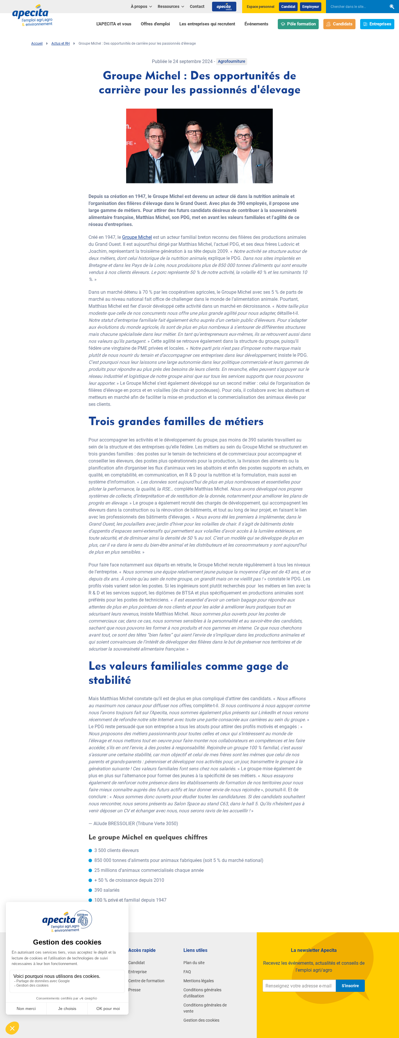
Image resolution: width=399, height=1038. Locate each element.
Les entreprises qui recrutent (207, 24)
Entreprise (137, 971)
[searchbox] (353, 6)
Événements (256, 24)
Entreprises (380, 24)
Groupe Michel (137, 237)
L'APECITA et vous (113, 24)
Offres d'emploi (155, 24)
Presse (134, 989)
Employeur (310, 7)
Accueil (37, 43)
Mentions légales (198, 980)
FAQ (187, 971)
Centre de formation (146, 980)
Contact (197, 6)
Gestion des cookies (201, 1020)
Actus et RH (60, 43)
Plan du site (193, 962)
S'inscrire (350, 985)
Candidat (288, 7)
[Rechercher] (392, 6)
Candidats (343, 24)
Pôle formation (301, 24)
